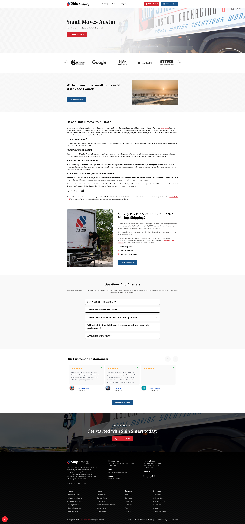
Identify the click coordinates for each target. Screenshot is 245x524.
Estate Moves (101, 501)
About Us (128, 495)
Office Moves (101, 511)
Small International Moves (106, 505)
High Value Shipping (74, 501)
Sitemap (152, 520)
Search (155, 508)
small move (164, 128)
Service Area (157, 505)
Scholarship (157, 495)
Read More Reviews (122, 403)
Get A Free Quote (76, 99)
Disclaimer (174, 520)
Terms (130, 520)
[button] (65, 62)
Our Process (129, 498)
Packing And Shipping (74, 498)
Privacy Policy (141, 520)
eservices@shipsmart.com (117, 472)
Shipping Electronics (74, 508)
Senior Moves (101, 508)
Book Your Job (158, 498)
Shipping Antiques (73, 505)
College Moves (102, 498)
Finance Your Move (159, 511)
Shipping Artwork (73, 511)
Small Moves (101, 495)
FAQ (126, 508)
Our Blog (128, 511)
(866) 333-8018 (114, 479)
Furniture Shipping (73, 495)
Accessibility (163, 520)
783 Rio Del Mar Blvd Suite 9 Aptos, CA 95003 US (122, 464)
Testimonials (129, 505)
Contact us (128, 501)
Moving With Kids (159, 501)
